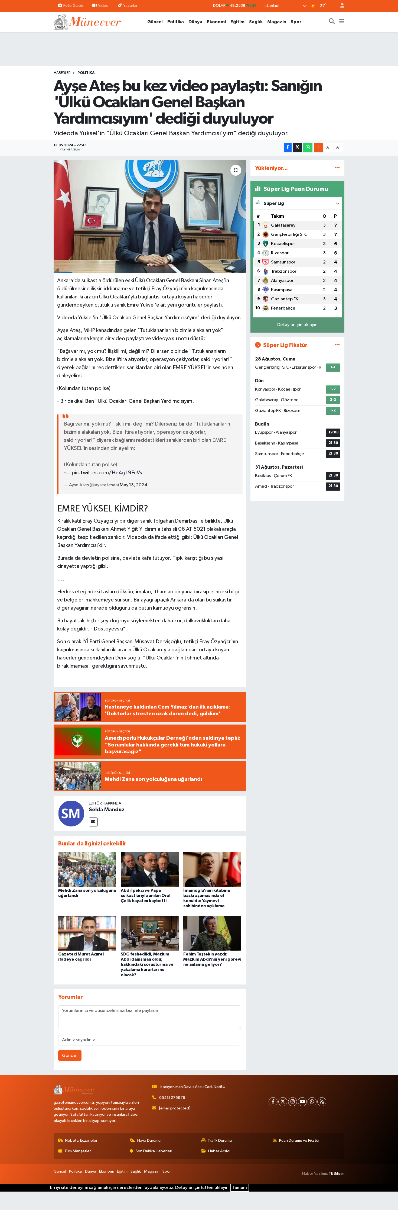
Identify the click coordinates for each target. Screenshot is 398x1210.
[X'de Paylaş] (297, 147)
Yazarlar (130, 6)
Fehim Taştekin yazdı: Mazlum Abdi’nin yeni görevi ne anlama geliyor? (212, 959)
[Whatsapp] (312, 1101)
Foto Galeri (73, 6)
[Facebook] (273, 1101)
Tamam (239, 1187)
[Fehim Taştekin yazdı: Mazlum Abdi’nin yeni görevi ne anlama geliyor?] (212, 933)
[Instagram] (292, 1101)
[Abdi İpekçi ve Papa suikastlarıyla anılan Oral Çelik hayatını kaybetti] (150, 869)
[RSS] (321, 1101)
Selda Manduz (107, 809)
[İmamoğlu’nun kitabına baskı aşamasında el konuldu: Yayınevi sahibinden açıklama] (212, 869)
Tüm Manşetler (77, 1151)
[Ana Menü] (341, 21)
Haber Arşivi (219, 1151)
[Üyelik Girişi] (340, 6)
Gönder (70, 1055)
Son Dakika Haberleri (154, 1151)
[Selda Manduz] (71, 813)
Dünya (195, 22)
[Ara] (332, 21)
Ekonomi (216, 22)
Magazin (276, 22)
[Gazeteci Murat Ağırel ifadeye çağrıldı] (87, 933)
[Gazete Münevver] (88, 21)
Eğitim (237, 22)
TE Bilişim (336, 1174)
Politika (175, 22)
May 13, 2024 (133, 485)
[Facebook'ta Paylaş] (288, 147)
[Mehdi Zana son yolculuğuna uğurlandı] (87, 869)
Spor (296, 22)
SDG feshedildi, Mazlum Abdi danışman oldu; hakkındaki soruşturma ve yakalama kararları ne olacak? (147, 964)
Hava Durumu (149, 1140)
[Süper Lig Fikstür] (337, 345)
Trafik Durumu (220, 1140)
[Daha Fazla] (318, 147)
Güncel (155, 22)
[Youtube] (302, 1101)
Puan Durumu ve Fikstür (299, 1140)
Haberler (62, 73)
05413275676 (172, 1098)
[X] (282, 1101)
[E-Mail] (93, 822)
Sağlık (256, 22)
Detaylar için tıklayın (297, 325)
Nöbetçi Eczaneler (81, 1140)
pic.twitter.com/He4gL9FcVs (107, 472)
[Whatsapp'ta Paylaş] (307, 147)
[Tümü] (337, 168)
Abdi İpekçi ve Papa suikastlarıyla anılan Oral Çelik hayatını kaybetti (145, 895)
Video (103, 6)
